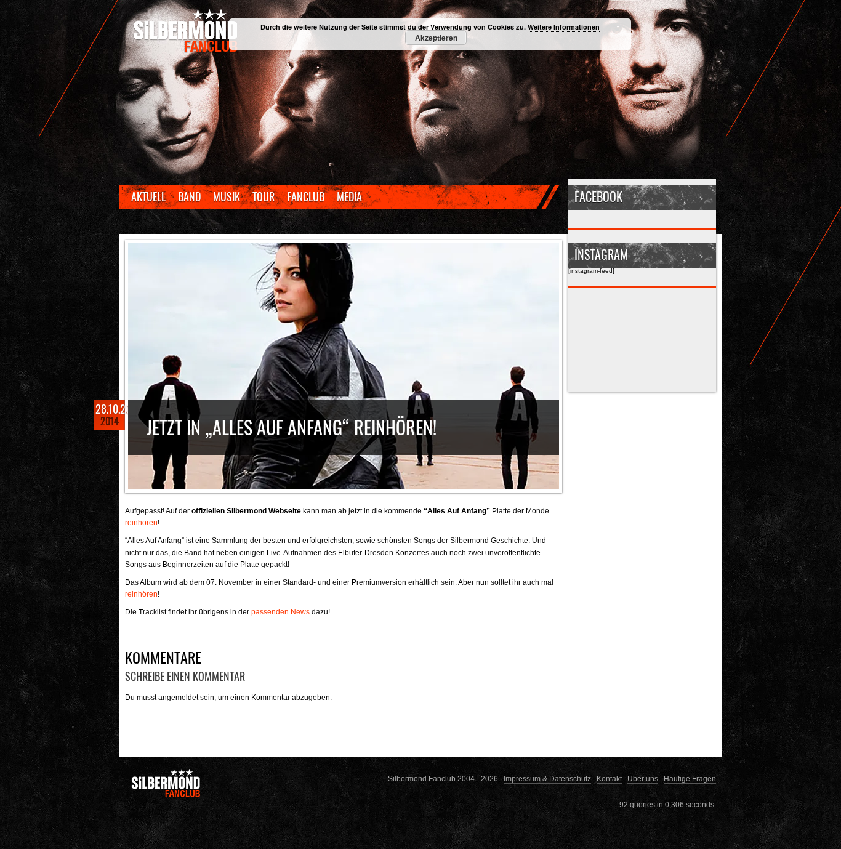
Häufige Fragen (690, 778)
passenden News (280, 611)
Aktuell (148, 196)
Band (189, 196)
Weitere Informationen (564, 26)
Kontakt (609, 778)
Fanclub (305, 196)
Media (349, 196)
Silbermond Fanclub (186, 30)
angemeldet (178, 697)
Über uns (642, 778)
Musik (226, 196)
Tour (263, 196)
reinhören (141, 522)
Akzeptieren (436, 37)
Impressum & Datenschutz (547, 778)
